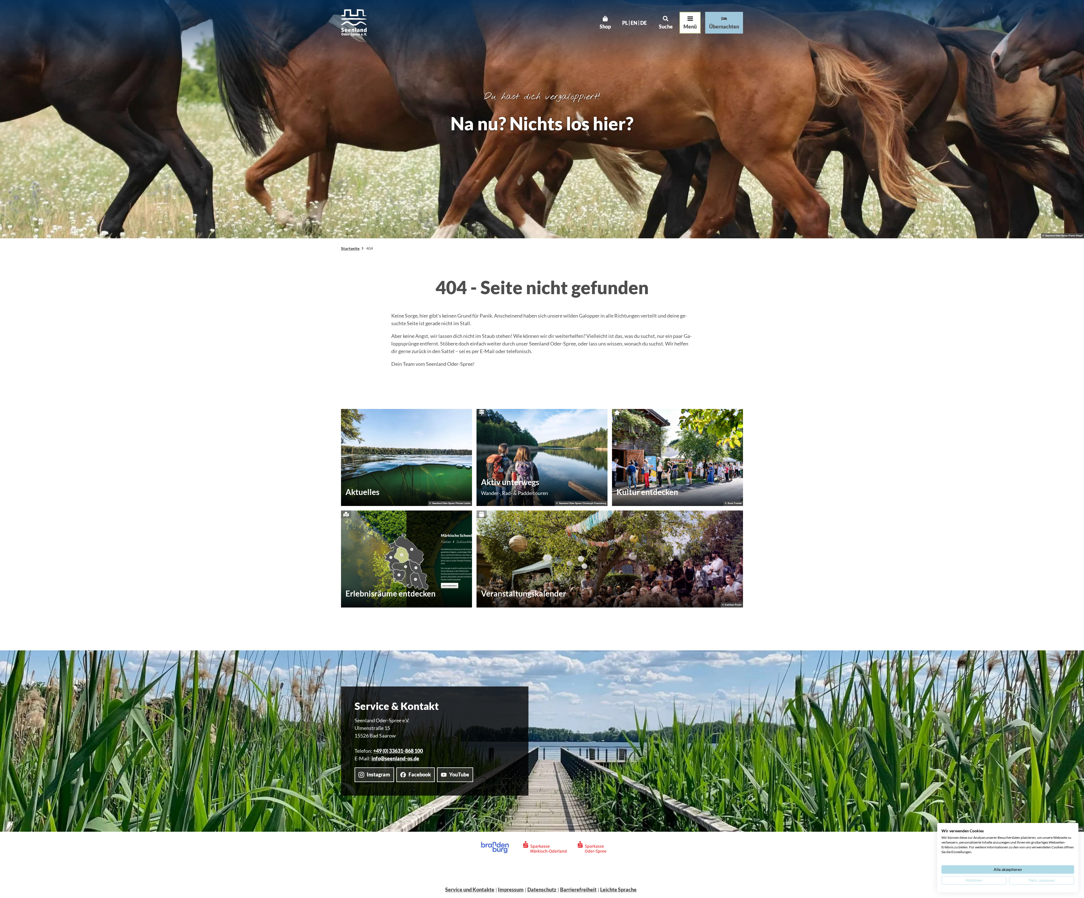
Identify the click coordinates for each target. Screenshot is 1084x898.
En (634, 22)
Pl (625, 22)
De (643, 22)
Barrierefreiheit (578, 889)
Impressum (511, 889)
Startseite (350, 248)
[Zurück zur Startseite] (354, 22)
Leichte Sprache (618, 889)
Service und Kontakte (469, 889)
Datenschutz (541, 889)
